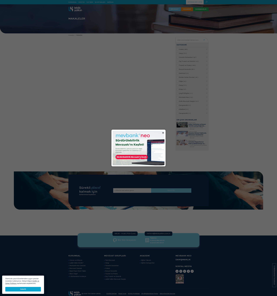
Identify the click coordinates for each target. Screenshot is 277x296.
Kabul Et (23, 289)
